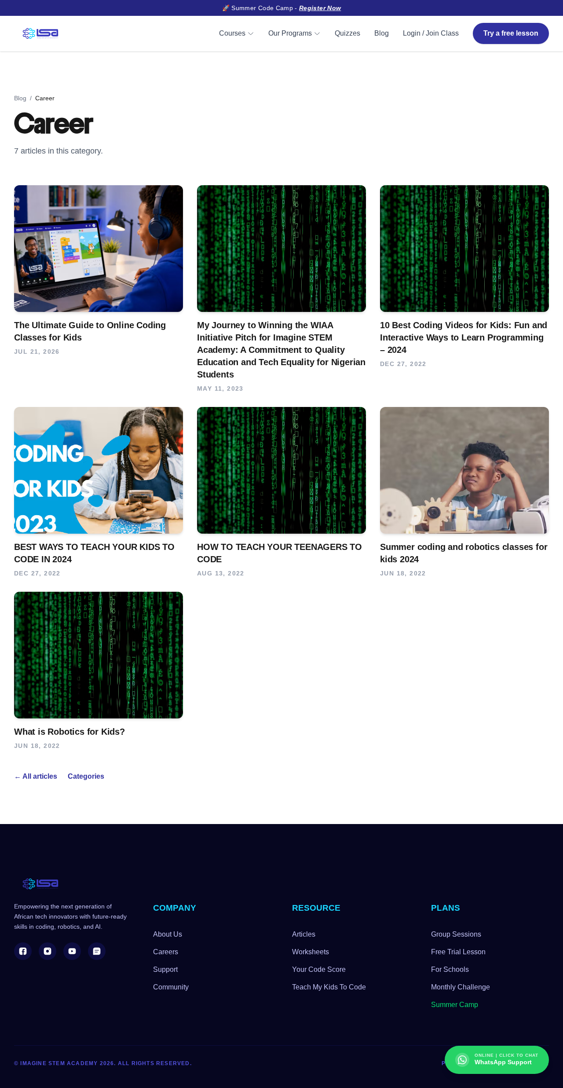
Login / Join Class (431, 33)
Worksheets (310, 952)
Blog (381, 33)
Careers (165, 952)
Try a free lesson (510, 33)
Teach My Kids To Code (329, 987)
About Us (167, 934)
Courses (232, 33)
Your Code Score (319, 969)
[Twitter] (97, 951)
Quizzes (347, 33)
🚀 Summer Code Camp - (281, 7)
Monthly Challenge (460, 987)
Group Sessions (456, 934)
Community (171, 987)
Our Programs (290, 33)
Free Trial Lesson (458, 952)
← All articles (35, 776)
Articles (303, 934)
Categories (86, 776)
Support (165, 969)
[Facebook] (23, 951)
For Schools (450, 969)
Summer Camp (454, 1004)
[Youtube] (72, 951)
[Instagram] (47, 951)
